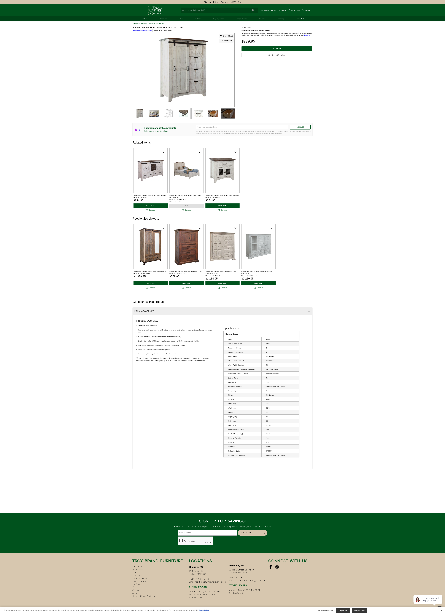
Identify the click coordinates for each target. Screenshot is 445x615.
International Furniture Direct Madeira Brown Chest (185, 272)
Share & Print (228, 36)
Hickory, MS (196, 566)
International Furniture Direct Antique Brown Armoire (150, 272)
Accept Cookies (359, 611)
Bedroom (144, 23)
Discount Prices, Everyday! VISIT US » (222, 2)
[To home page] (155, 10)
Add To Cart (277, 49)
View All (227, 113)
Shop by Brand (218, 19)
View (186, 206)
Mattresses (163, 19)
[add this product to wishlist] (164, 152)
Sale (181, 19)
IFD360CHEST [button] (166, 31)
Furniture (144, 19)
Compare (152, 210)
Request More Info (278, 55)
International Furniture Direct (142, 31)
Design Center (241, 19)
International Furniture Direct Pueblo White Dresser (150, 195)
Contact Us (300, 19)
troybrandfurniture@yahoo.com (211, 582)
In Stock (198, 19)
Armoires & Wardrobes (156, 23)
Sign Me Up (245, 533)
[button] (262, 10)
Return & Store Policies (143, 596)
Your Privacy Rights (325, 611)
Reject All (343, 611)
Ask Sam (300, 127)
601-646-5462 (202, 579)
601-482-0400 (242, 578)
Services (262, 19)
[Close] (441, 610)
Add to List (228, 41)
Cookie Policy (204, 610)
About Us (136, 593)
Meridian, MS (237, 565)
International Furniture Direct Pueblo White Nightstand (222, 195)
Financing (280, 19)
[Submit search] (253, 10)
